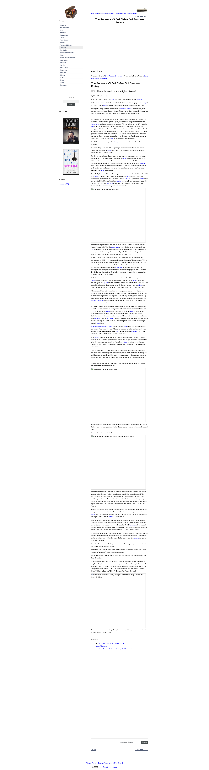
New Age (63, 62)
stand (93, 514)
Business (63, 32)
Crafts (62, 37)
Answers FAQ (64, 184)
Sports (62, 80)
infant (102, 170)
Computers (64, 35)
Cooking (63, 47)
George (116, 142)
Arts (61, 30)
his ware (100, 300)
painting (118, 181)
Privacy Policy (91, 763)
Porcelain (139, 99)
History (97, 103)
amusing (110, 183)
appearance (115, 247)
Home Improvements (67, 57)
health (109, 150)
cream (135, 280)
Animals (63, 25)
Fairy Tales (64, 40)
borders (136, 538)
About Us (112, 763)
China (112, 99)
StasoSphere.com (110, 767)
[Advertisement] (119, 46)
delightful (142, 163)
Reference (63, 70)
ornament (134, 331)
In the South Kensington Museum (101, 326)
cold (92, 249)
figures (106, 283)
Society (62, 77)
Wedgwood (133, 525)
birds (131, 311)
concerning (118, 267)
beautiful (128, 178)
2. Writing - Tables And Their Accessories (112, 643)
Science (62, 75)
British (97, 337)
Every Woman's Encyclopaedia (114, 76)
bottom (93, 300)
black (141, 499)
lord (127, 103)
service (128, 161)
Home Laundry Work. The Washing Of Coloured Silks (116, 649)
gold (98, 323)
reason (111, 138)
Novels (62, 65)
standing (111, 517)
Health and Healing (67, 52)
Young (105, 105)
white (140, 285)
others (124, 564)
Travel (62, 82)
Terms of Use (103, 763)
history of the (95, 124)
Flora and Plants (66, 45)
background (110, 318)
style (92, 311)
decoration (97, 318)
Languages (63, 60)
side (117, 331)
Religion (63, 72)
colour (93, 360)
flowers (107, 311)
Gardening (63, 50)
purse (128, 176)
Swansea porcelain (126, 109)
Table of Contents (101, 646)
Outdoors (63, 85)
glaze (93, 280)
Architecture (64, 27)
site (92, 126)
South (142, 178)
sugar (125, 326)
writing (124, 174)
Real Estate (64, 67)
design (145, 103)
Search (120, 763)
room (124, 158)
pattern (125, 342)
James (97, 176)
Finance (62, 42)
